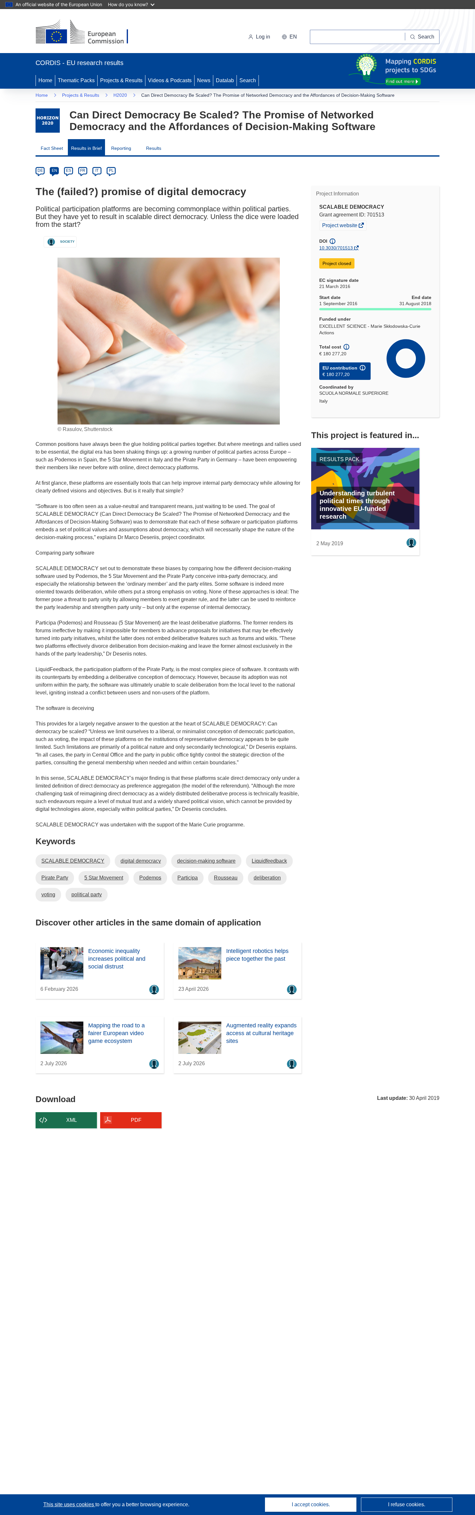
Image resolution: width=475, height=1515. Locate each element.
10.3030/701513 (336, 247)
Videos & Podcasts (170, 80)
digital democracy (141, 861)
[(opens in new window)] (88, 32)
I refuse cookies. (406, 1504)
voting (48, 894)
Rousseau (226, 877)
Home (45, 80)
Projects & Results (121, 80)
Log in (263, 36)
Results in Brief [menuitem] (86, 148)
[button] (289, 37)
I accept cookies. (311, 1504)
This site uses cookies (69, 1504)
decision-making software (206, 861)
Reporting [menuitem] (121, 148)
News (203, 80)
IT (97, 170)
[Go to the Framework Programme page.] (48, 120)
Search (247, 80)
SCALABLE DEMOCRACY (72, 861)
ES (68, 170)
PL (111, 170)
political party (86, 894)
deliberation (267, 877)
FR (82, 170)
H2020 (120, 95)
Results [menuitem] (153, 148)
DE (40, 170)
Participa (187, 877)
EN (54, 170)
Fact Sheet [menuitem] (52, 148)
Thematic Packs (76, 80)
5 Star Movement (103, 877)
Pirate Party (54, 877)
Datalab (225, 80)
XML (71, 1120)
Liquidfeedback (269, 861)
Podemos (150, 877)
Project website (340, 226)
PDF (136, 1120)
